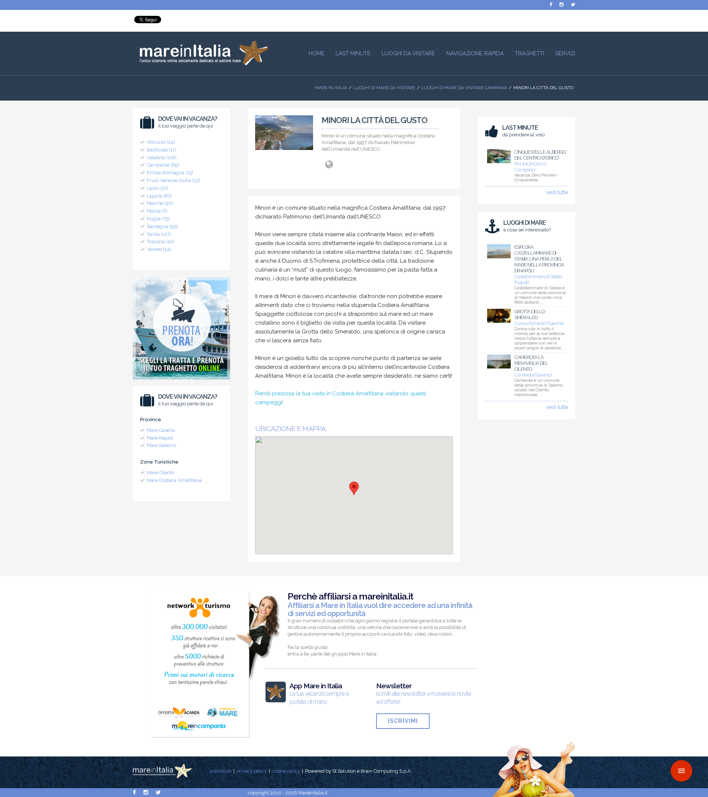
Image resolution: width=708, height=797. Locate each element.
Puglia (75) (158, 218)
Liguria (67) (159, 196)
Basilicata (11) (161, 150)
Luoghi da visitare (408, 53)
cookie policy (286, 771)
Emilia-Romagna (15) (170, 172)
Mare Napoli (160, 438)
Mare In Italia (331, 87)
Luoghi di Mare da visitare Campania (464, 87)
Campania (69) (163, 165)
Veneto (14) (159, 249)
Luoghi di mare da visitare (384, 87)
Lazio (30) (157, 188)
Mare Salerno (161, 445)
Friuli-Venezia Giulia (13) (173, 180)
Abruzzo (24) (161, 142)
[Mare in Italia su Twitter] (573, 4)
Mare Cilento (160, 472)
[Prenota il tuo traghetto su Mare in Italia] (181, 381)
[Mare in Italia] (200, 63)
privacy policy (251, 771)
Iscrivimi (403, 720)
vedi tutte (557, 192)
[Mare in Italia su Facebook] (550, 4)
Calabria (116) (162, 157)
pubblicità (220, 771)
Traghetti (529, 53)
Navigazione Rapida (475, 53)
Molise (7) (157, 211)
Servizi (565, 53)
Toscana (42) (160, 241)
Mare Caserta (161, 430)
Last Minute (353, 53)
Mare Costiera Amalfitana (174, 480)
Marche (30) (160, 203)
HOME (316, 53)
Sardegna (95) (162, 226)
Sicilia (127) (159, 234)
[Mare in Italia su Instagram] (561, 4)
